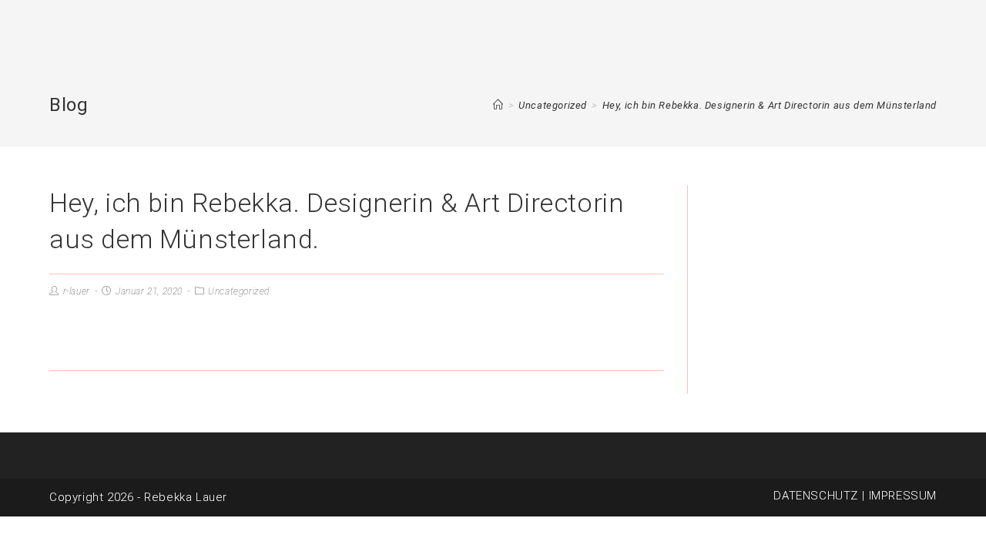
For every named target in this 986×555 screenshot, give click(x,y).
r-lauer (76, 291)
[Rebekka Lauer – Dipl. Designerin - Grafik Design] (498, 105)
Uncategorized (239, 291)
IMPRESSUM (903, 496)
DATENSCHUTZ (815, 496)
